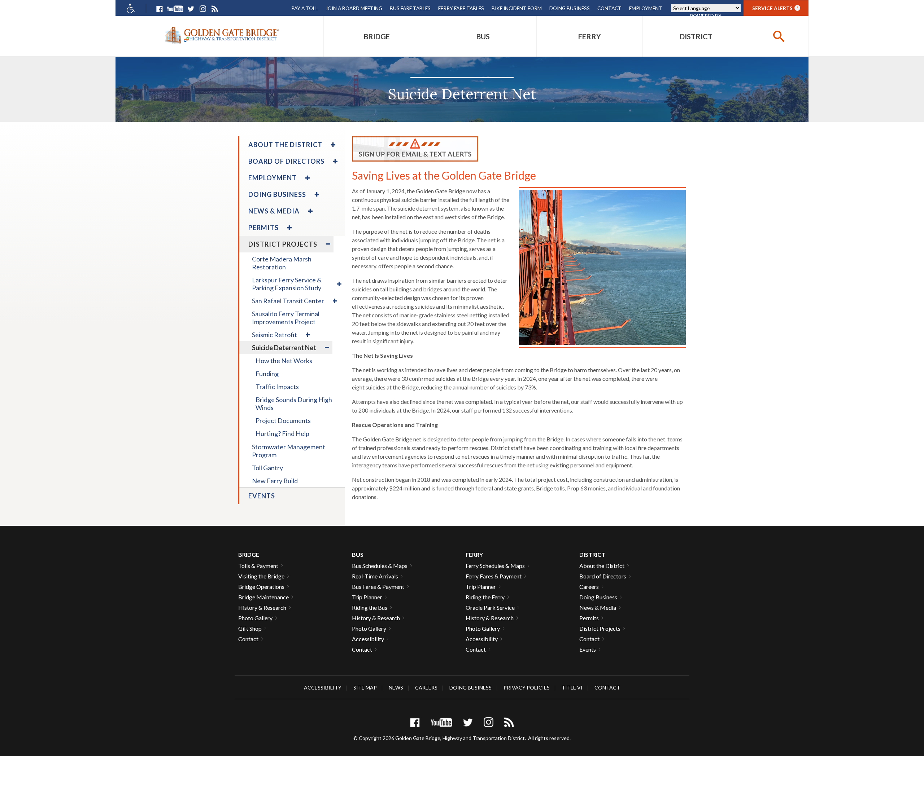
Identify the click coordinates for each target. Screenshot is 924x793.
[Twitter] (190, 8)
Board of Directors (602, 576)
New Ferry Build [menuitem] (275, 481)
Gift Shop (250, 628)
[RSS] (214, 8)
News (396, 687)
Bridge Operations (261, 586)
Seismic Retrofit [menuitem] (274, 335)
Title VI (572, 687)
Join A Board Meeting (354, 8)
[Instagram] (202, 8)
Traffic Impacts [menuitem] (277, 387)
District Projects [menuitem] (282, 244)
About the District (601, 565)
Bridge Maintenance (263, 597)
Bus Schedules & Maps (379, 565)
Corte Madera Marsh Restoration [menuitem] (281, 263)
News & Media (597, 607)
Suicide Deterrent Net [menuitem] (284, 348)
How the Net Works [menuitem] (284, 361)
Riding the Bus (369, 607)
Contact (609, 8)
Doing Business (569, 8)
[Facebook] (159, 8)
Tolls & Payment (258, 565)
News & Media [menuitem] (274, 211)
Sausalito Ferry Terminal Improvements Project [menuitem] (285, 318)
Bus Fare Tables (410, 8)
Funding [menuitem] (267, 374)
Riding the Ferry (485, 597)
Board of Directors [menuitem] (286, 161)
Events (587, 649)
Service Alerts (775, 8)
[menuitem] (377, 36)
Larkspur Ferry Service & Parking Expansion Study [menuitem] (287, 284)
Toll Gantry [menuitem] (267, 468)
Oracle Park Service (490, 607)
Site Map (365, 687)
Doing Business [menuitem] (277, 194)
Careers (589, 586)
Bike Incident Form (517, 8)
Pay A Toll (304, 8)
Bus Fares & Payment (378, 586)
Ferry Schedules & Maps (495, 565)
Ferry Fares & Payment (494, 576)
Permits (589, 617)
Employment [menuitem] (272, 178)
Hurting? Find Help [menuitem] (282, 433)
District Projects (599, 628)
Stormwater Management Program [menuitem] (288, 451)
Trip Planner (367, 597)
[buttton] (778, 36)
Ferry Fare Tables (461, 8)
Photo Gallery (255, 617)
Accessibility (368, 638)
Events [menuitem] (261, 496)
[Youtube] (175, 8)
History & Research (262, 607)
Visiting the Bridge (261, 576)
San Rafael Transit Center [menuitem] (288, 301)
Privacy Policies (527, 687)
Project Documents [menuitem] (283, 420)
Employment (645, 8)
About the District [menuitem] (285, 145)
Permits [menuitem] (263, 228)
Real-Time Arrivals (375, 576)
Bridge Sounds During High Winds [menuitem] (294, 403)
